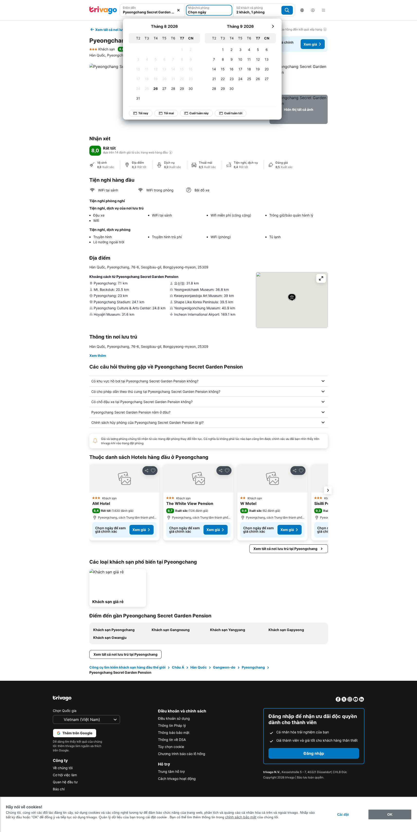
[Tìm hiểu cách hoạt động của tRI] (171, 152)
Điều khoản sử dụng (174, 718)
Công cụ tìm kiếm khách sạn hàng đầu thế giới (127, 667)
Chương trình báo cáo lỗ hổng (181, 754)
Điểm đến (129, 7)
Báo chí (59, 789)
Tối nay (143, 113)
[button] (298, 78)
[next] (273, 26)
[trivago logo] (103, 10)
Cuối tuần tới (233, 113)
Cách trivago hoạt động (177, 778)
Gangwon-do (224, 667)
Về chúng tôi (63, 768)
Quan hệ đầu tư (65, 782)
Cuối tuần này (199, 113)
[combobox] (152, 12)
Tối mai (169, 113)
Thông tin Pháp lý (172, 725)
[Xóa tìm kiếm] (178, 10)
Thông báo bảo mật (173, 732)
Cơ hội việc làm (65, 775)
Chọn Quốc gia (64, 711)
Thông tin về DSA (172, 739)
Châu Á (178, 667)
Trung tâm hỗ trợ (171, 771)
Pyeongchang (253, 667)
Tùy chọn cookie (171, 747)
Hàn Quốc (198, 667)
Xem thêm (97, 355)
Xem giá (310, 44)
